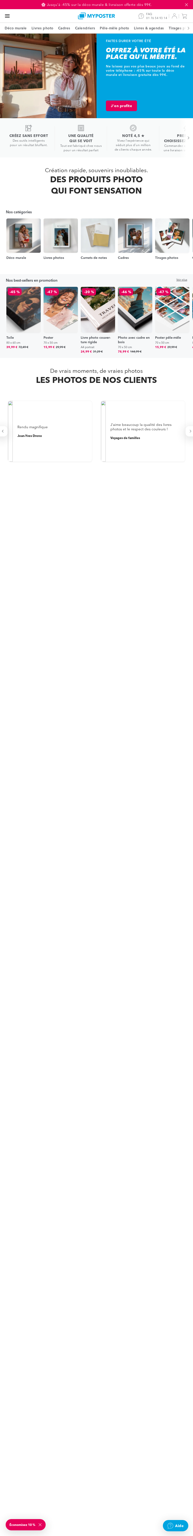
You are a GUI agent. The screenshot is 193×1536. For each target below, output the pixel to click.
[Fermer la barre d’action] (186, 4)
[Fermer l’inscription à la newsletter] (40, 1524)
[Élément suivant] (186, 28)
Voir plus (181, 279)
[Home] (96, 15)
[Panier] (185, 16)
